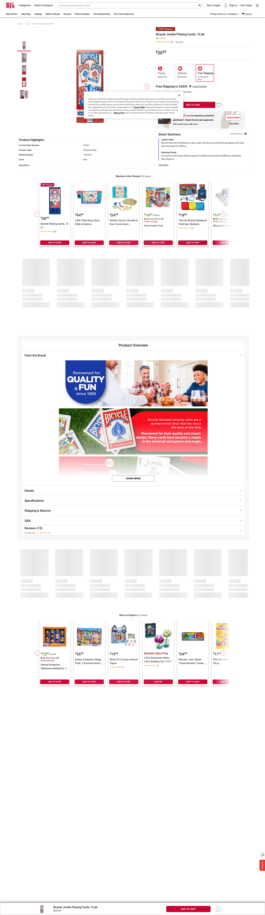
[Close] (179, 95)
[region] (133, 105)
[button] (199, 86)
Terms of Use (118, 113)
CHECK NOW (233, 117)
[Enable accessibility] (262, 854)
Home (19, 24)
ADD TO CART (193, 105)
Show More (133, 478)
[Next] (146, 86)
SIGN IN (158, 682)
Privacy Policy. (139, 107)
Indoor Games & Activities (43, 24)
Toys (27, 24)
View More (163, 165)
